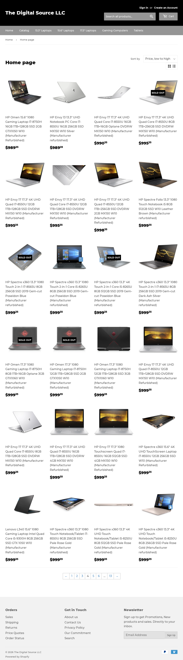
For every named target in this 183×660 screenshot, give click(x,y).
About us (71, 617)
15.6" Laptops (66, 30)
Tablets (138, 30)
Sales (9, 617)
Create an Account (166, 7)
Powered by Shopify (17, 656)
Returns (11, 627)
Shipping (11, 622)
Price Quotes (14, 633)
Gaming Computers (115, 30)
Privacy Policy (75, 627)
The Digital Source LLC (35, 13)
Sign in (143, 7)
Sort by (135, 58)
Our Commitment (78, 633)
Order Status (14, 638)
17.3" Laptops (88, 30)
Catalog (24, 30)
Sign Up (171, 635)
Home (9, 30)
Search (70, 638)
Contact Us (73, 622)
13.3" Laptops (43, 30)
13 (110, 576)
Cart (171, 16)
